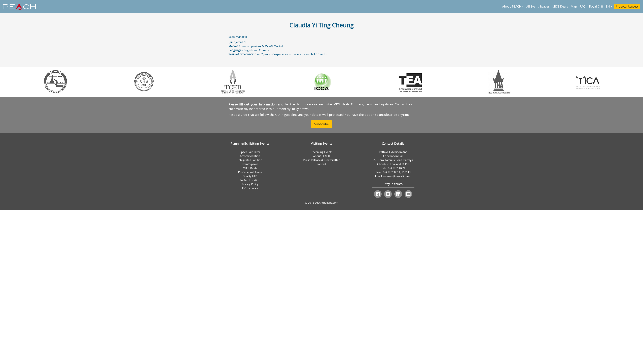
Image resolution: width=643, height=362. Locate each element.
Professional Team (250, 172)
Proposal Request (627, 6)
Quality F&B (250, 176)
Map (574, 6)
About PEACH (511, 6)
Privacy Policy (250, 184)
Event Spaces (250, 164)
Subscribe (321, 124)
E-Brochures (250, 188)
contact (321, 164)
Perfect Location (250, 180)
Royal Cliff (596, 6)
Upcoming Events (322, 152)
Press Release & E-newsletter (321, 160)
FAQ (583, 6)
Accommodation (250, 156)
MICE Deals (560, 6)
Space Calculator (250, 152)
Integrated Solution (250, 160)
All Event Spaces (538, 6)
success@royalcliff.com (397, 176)
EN (608, 6)
